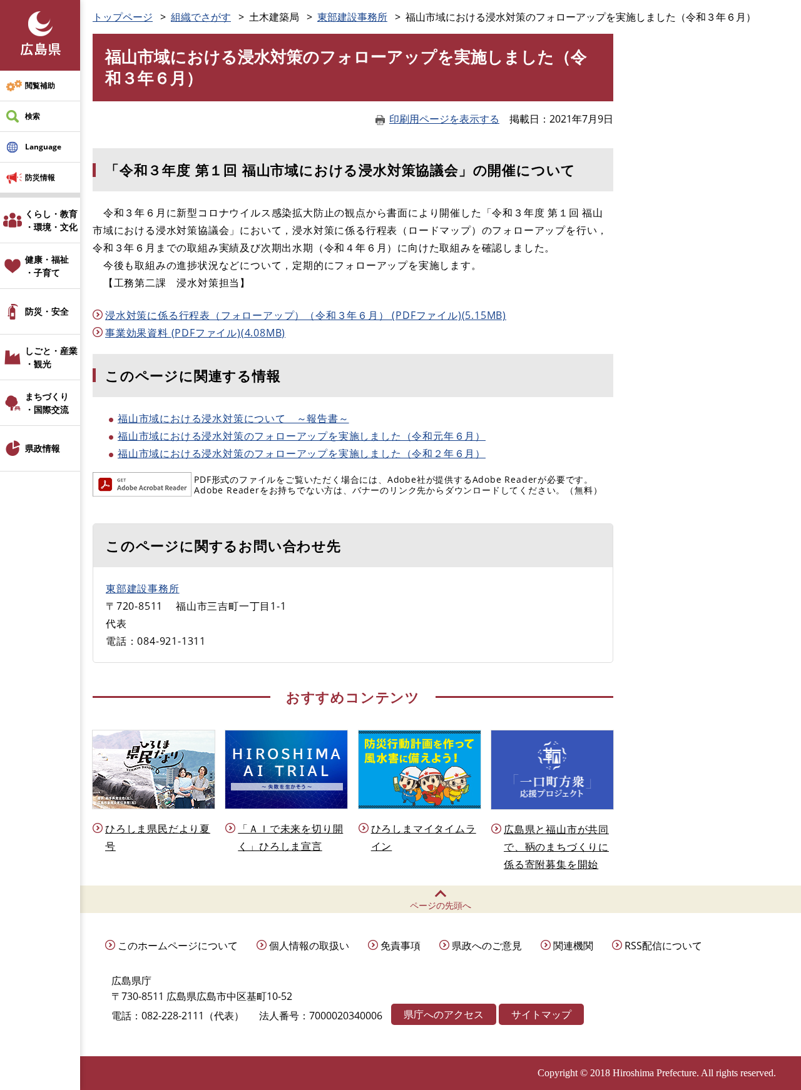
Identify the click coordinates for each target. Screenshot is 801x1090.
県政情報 (42, 448)
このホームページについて (178, 945)
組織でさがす (201, 17)
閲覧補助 (40, 85)
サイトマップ (541, 1014)
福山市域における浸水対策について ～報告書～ (233, 418)
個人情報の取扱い (309, 945)
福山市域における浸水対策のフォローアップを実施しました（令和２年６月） (302, 453)
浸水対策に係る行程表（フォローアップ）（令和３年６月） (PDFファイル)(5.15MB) (305, 315)
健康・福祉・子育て (47, 265)
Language (43, 146)
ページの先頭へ (440, 905)
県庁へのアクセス (444, 1014)
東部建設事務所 (352, 17)
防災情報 (40, 177)
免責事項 (400, 945)
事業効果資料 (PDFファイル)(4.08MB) (195, 333)
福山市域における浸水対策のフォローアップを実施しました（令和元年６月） (302, 436)
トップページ (123, 17)
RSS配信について (663, 945)
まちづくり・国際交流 (47, 402)
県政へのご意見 (487, 945)
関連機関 (573, 945)
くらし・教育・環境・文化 (51, 220)
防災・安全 (47, 311)
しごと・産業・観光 (51, 357)
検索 (32, 116)
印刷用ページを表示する (444, 119)
